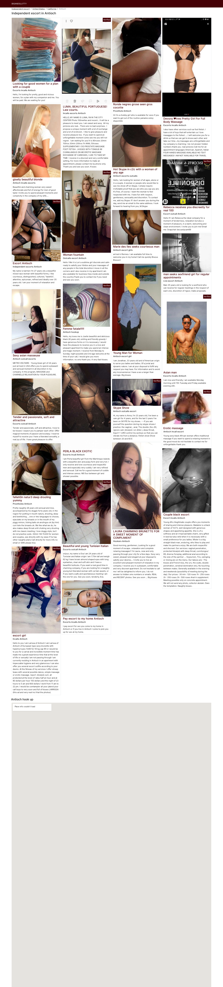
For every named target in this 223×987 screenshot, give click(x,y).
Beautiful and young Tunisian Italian (85, 546)
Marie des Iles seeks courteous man (136, 246)
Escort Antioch (22, 263)
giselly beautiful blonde (27, 179)
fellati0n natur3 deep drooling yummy (32, 498)
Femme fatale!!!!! (73, 328)
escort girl (19, 635)
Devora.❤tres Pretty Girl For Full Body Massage (184, 120)
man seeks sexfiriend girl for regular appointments (186, 276)
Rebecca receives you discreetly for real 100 (186, 209)
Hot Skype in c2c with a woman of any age (135, 171)
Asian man (170, 372)
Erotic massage (173, 428)
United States (38, 9)
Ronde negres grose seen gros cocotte (132, 106)
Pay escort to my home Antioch (83, 618)
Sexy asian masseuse (26, 355)
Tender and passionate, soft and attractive (33, 418)
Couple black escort (176, 514)
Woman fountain (73, 254)
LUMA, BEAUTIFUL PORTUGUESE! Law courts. (85, 108)
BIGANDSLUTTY (19, 3)
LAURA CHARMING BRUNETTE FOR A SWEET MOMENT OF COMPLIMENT (136, 534)
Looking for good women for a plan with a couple (35, 85)
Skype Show (121, 407)
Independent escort (21, 9)
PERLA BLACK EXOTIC (77, 451)
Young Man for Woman (127, 352)
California (51, 9)
